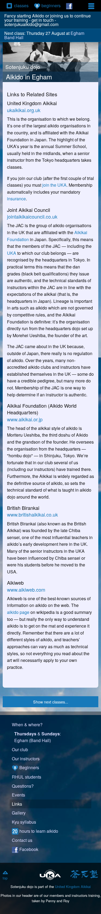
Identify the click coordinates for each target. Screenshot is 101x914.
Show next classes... (50, 702)
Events (18, 795)
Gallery (19, 813)
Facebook (28, 849)
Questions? (23, 786)
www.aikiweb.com (26, 589)
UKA (11, 253)
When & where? (27, 724)
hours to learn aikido (38, 831)
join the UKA (54, 185)
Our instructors (26, 758)
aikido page (18, 612)
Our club (20, 749)
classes (21, 5)
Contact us (22, 840)
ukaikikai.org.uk (23, 109)
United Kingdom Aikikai (73, 886)
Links (17, 804)
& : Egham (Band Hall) (37, 737)
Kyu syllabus (24, 822)
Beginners (28, 767)
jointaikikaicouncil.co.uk (32, 216)
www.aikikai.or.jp (25, 419)
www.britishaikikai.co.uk (32, 514)
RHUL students (26, 777)
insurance (16, 199)
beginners (50, 5)
